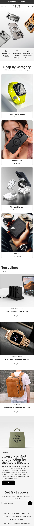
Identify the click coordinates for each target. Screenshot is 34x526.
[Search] (6, 6)
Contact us (21, 519)
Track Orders (13, 519)
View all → (4, 271)
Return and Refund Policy (23, 516)
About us (6, 513)
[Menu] (2, 6)
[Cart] (32, 6)
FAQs (13, 516)
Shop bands (17, 117)
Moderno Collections (13, 523)
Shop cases (17, 163)
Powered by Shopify (24, 523)
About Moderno (8, 483)
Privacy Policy (26, 513)
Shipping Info (7, 516)
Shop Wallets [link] (17, 256)
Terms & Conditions (15, 513)
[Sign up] (30, 503)
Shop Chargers (17, 210)
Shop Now (17, 316)
